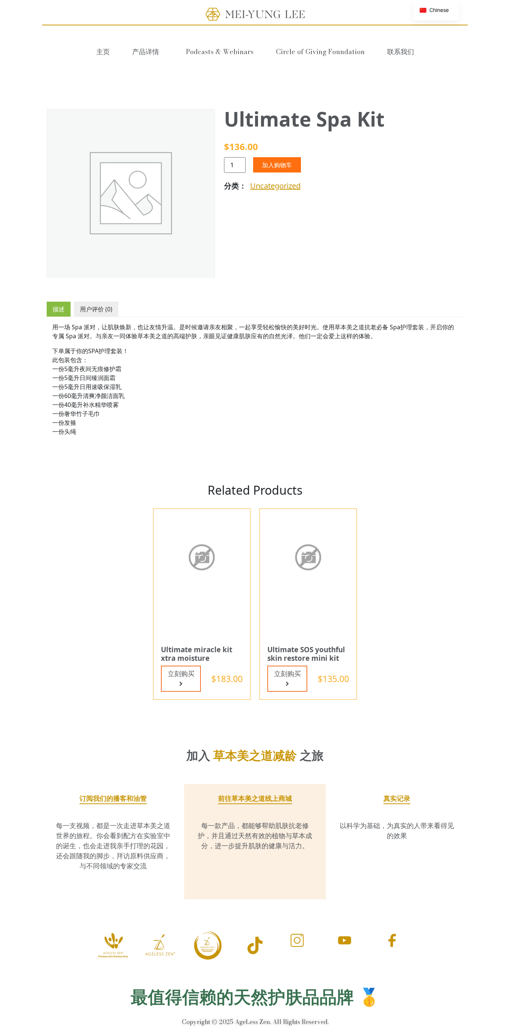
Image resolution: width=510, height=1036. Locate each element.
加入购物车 (277, 165)
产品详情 (145, 52)
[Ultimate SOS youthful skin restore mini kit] (308, 557)
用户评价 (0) (96, 309)
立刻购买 (181, 673)
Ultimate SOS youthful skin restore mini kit (306, 654)
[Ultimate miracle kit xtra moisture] (202, 557)
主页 (103, 52)
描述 (59, 309)
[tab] (59, 309)
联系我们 (400, 52)
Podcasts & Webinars (220, 52)
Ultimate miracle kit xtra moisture (196, 654)
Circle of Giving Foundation (320, 52)
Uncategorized (275, 186)
